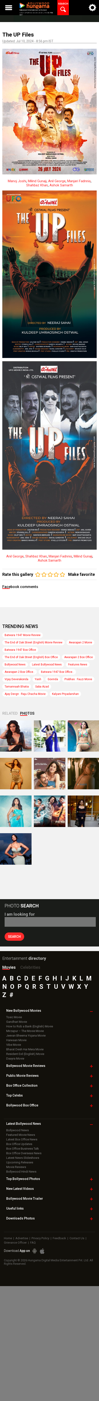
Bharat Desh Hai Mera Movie (25, 1049)
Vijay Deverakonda (16, 679)
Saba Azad (42, 686)
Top (14, 1095)
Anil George (57, 181)
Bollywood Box (22, 1105)
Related (10, 713)
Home (8, 1238)
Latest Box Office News (21, 1139)
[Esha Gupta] (16, 849)
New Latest (20, 1189)
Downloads (20, 1218)
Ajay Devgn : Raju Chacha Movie (25, 694)
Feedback (59, 1238)
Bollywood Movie (25, 1066)
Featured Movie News (20, 1135)
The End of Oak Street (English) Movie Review (33, 642)
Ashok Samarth (61, 185)
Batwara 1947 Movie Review (23, 635)
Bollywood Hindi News (21, 1171)
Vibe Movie (13, 1044)
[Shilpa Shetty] (16, 811)
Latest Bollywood (23, 1123)
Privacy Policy (40, 1238)
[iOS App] (42, 1251)
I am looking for (20, 914)
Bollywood (24, 1198)
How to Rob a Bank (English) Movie (29, 1026)
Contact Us (77, 1238)
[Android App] (34, 1251)
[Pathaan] (49, 811)
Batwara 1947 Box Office (20, 649)
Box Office (22, 1085)
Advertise (21, 1238)
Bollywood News (15, 664)
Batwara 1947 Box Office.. (57, 672)
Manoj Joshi (17, 181)
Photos (27, 713)
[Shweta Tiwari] (16, 736)
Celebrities (30, 967)
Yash (38, 679)
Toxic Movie (14, 1017)
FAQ (33, 1242)
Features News (77, 664)
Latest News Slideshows (22, 1157)
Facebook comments (20, 587)
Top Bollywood (23, 1179)
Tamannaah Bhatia (17, 686)
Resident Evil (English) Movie (25, 1054)
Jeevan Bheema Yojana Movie (26, 1035)
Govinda (53, 679)
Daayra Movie (15, 1058)
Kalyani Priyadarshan (65, 694)
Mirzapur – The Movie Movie (25, 1031)
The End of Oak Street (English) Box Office (31, 657)
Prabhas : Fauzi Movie (78, 679)
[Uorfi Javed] (49, 736)
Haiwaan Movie (16, 1040)
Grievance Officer (15, 1242)
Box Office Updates (19, 1144)
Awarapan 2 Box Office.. (20, 672)
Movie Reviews (16, 1167)
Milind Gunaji (37, 181)
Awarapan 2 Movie (80, 642)
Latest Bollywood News (47, 664)
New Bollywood (23, 1010)
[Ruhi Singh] (16, 773)
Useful (15, 1208)
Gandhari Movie (16, 1021)
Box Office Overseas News (23, 1153)
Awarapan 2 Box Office (78, 657)
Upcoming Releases (19, 1162)
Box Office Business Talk (22, 1148)
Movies (9, 967)
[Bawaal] (49, 773)
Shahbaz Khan (37, 185)
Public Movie (22, 1075)
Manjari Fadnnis (79, 181)
